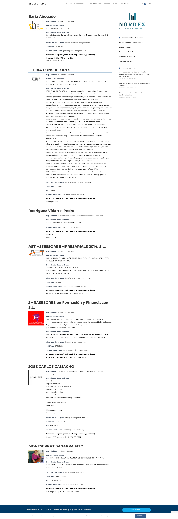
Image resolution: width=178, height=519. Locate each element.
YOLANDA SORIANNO (127, 56)
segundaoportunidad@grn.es (74, 286)
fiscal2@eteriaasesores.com (74, 194)
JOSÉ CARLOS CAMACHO (51, 366)
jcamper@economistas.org (73, 430)
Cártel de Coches (64, 371)
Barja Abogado (42, 16)
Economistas (81, 216)
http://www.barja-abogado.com (77, 43)
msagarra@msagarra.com (73, 484)
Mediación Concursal (66, 21)
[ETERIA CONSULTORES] (36, 79)
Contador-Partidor (79, 371)
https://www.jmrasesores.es (75, 342)
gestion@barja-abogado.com (74, 51)
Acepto (140, 516)
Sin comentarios (131, 78)
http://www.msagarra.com (75, 472)
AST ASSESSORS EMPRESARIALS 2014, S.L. (67, 246)
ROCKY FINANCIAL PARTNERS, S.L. (131, 43)
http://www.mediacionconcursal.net (79, 278)
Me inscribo (136, 510)
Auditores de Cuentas (66, 216)
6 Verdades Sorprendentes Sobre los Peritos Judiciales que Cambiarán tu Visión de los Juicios (134, 74)
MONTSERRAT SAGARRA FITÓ (55, 446)
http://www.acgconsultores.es (76, 418)
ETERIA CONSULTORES (49, 70)
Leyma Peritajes (125, 47)
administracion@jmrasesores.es (75, 350)
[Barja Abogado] (36, 25)
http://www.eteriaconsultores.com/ (78, 182)
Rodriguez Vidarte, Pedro (51, 211)
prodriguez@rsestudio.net (73, 227)
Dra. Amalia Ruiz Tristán (128, 52)
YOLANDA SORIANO (126, 61)
